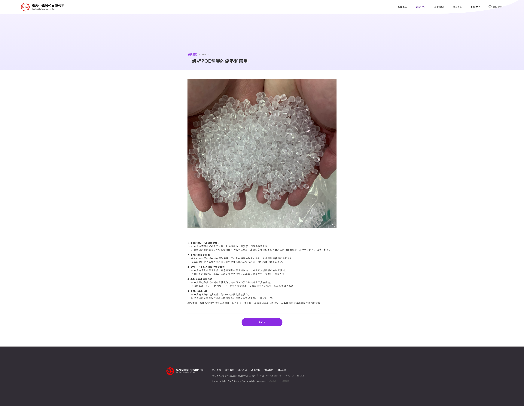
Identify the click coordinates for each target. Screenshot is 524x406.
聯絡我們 (475, 6)
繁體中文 (497, 6)
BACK (262, 322)
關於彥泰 (402, 6)
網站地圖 (282, 370)
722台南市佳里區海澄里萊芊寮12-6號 (237, 375)
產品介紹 (439, 6)
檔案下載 (457, 6)
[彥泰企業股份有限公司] (184, 371)
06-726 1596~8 (273, 375)
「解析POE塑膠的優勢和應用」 (25, 7)
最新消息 (420, 6)
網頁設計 (273, 381)
